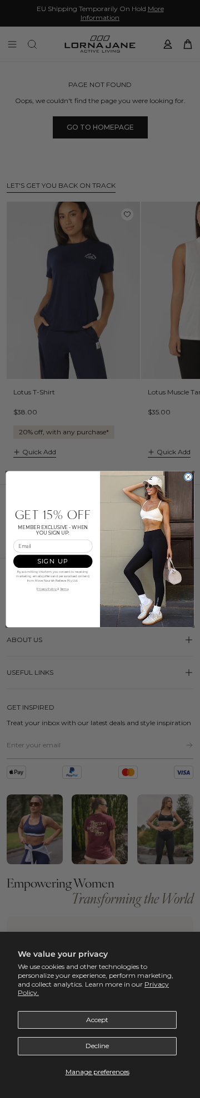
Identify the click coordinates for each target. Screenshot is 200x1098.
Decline (97, 1045)
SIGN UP (53, 561)
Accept (97, 1019)
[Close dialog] (188, 476)
